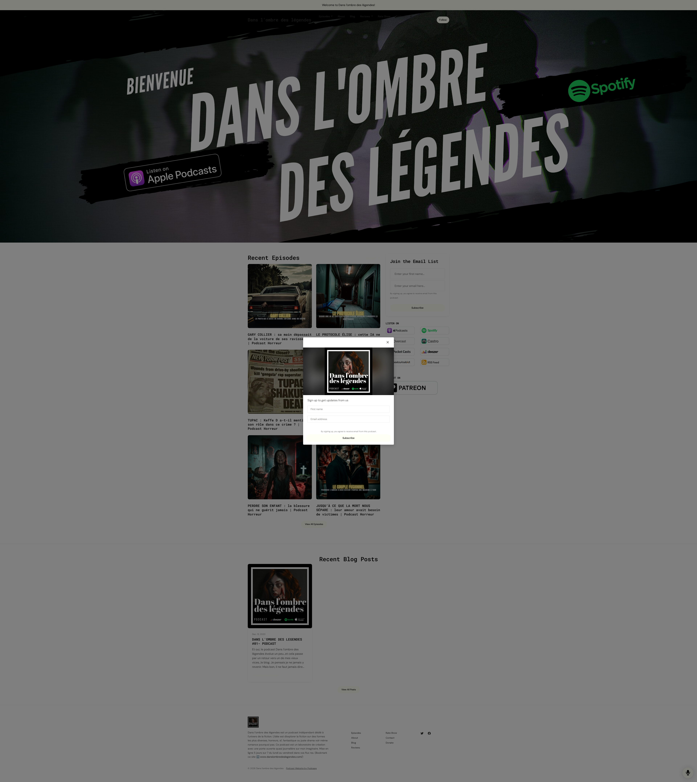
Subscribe (348, 438)
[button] (388, 342)
